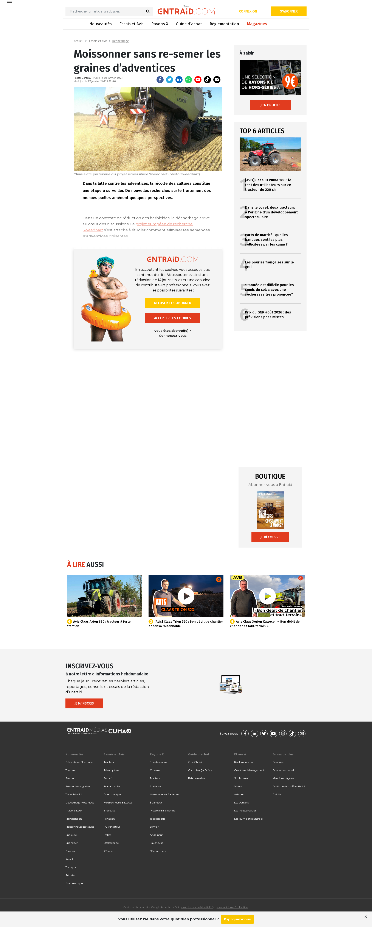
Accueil (79, 41)
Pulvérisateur (73, 810)
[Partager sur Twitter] (169, 79)
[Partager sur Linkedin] (179, 79)
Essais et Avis (131, 23)
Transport (71, 867)
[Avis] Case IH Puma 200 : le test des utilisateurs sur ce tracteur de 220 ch (268, 185)
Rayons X (159, 23)
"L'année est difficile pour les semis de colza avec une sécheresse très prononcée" (269, 290)
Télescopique (111, 770)
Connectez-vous (172, 336)
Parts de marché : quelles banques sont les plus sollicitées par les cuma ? (266, 240)
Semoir (69, 778)
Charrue (155, 770)
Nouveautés (100, 23)
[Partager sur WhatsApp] (188, 79)
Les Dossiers (241, 802)
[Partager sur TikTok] (207, 79)
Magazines (257, 23)
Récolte (69, 875)
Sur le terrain (242, 778)
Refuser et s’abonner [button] (172, 303)
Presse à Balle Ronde (162, 810)
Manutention (73, 818)
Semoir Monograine (77, 786)
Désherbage (120, 41)
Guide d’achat (189, 23)
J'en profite (270, 105)
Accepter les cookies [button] (172, 318)
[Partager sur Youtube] (198, 79)
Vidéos (238, 786)
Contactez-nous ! (283, 770)
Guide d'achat (198, 754)
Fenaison (70, 851)
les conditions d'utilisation (232, 907)
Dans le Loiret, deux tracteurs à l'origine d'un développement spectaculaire (271, 212)
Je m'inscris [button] (84, 703)
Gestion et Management (249, 770)
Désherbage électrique (79, 762)
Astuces (239, 794)
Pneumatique (74, 883)
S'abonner (289, 11)
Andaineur (156, 834)
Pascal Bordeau (82, 77)
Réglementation (224, 23)
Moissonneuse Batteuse (79, 826)
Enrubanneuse (159, 762)
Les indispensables (245, 810)
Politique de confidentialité (289, 786)
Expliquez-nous (237, 919)
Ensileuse (71, 834)
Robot (69, 859)
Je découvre (270, 537)
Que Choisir (195, 762)
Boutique (278, 762)
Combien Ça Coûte (200, 770)
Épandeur (71, 842)
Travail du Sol (73, 794)
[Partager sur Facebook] (160, 79)
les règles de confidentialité (197, 907)
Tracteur (70, 770)
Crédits (277, 794)
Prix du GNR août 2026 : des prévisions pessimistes (268, 314)
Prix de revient (197, 778)
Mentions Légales (283, 778)
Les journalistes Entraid (248, 818)
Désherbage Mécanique (79, 802)
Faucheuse (156, 842)
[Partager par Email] (216, 79)
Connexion (248, 11)
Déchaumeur (158, 851)
